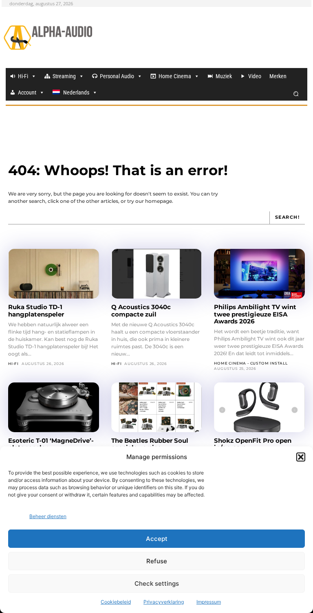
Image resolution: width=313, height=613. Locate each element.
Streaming (64, 76)
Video (254, 76)
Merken (278, 76)
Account (27, 92)
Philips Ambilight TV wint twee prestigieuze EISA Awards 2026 (255, 314)
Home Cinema (175, 76)
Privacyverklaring (163, 602)
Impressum (208, 602)
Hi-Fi (23, 76)
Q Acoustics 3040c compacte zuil (141, 310)
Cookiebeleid (116, 602)
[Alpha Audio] (48, 37)
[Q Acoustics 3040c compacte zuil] (156, 274)
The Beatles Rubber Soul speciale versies (149, 444)
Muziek (224, 76)
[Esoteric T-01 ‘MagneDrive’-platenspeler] (53, 407)
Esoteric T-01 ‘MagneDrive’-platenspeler (51, 444)
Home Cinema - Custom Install (250, 363)
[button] (301, 457)
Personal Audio (117, 76)
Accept (157, 539)
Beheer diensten (47, 516)
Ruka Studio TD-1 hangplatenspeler (36, 310)
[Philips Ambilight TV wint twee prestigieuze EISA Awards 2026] (259, 274)
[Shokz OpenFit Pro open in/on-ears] (259, 407)
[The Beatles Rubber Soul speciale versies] (156, 407)
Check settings (156, 583)
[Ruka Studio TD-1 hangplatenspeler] (53, 274)
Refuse (156, 561)
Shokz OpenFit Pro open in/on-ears (252, 444)
